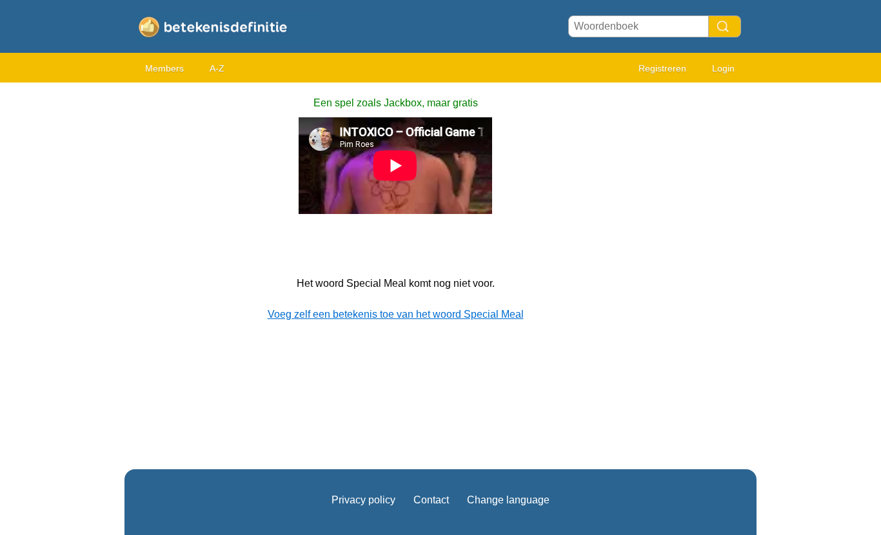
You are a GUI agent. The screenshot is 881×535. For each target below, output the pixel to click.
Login (723, 68)
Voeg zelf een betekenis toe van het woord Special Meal (396, 314)
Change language (508, 499)
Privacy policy (363, 499)
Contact (431, 499)
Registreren (662, 68)
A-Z (217, 68)
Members (164, 68)
